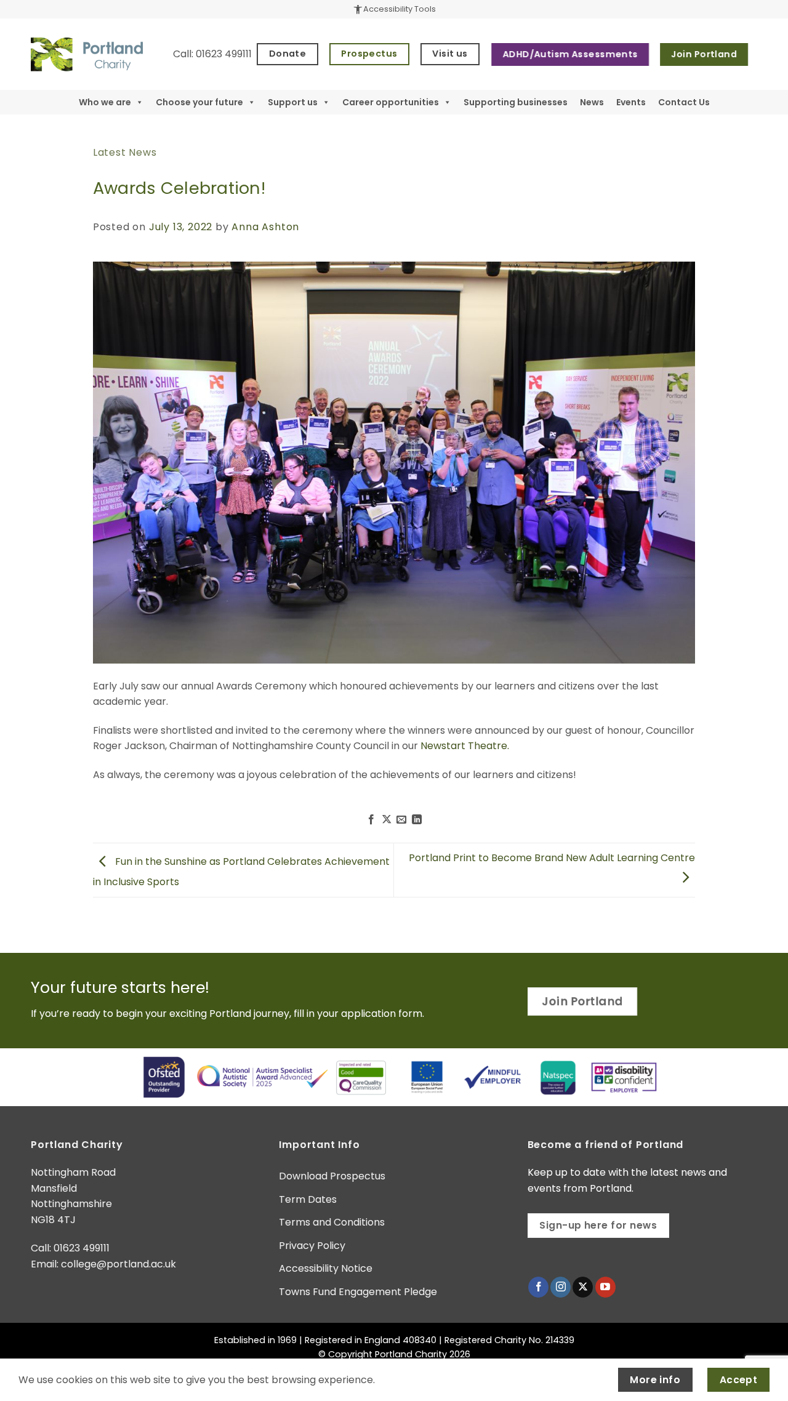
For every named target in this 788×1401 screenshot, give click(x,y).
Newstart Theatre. (464, 746)
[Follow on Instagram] (560, 1287)
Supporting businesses (516, 102)
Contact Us (684, 102)
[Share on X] (387, 819)
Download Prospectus (332, 1176)
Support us (293, 102)
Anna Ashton (265, 227)
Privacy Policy (312, 1245)
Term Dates (308, 1199)
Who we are (105, 102)
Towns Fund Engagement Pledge (358, 1292)
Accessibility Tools (394, 9)
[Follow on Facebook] (538, 1287)
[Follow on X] (583, 1287)
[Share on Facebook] (371, 819)
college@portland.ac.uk (118, 1264)
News (592, 102)
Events (631, 102)
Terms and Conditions (332, 1222)
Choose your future (199, 102)
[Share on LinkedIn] (417, 819)
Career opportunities (390, 102)
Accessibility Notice (325, 1268)
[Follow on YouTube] (605, 1287)
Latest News (125, 152)
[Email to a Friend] (401, 819)
